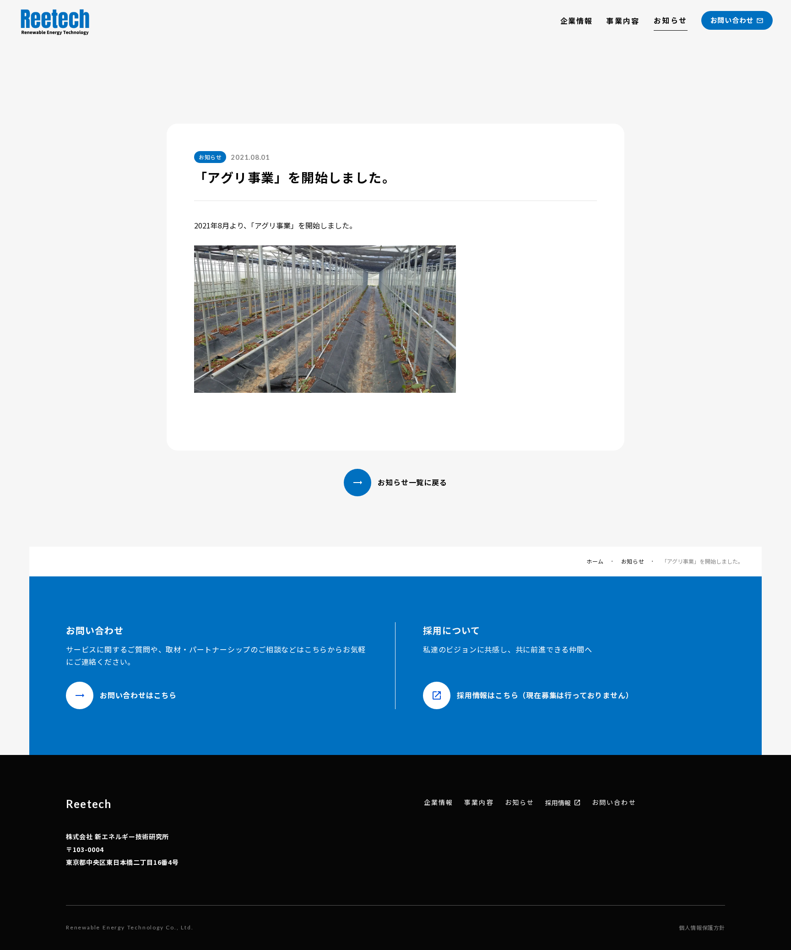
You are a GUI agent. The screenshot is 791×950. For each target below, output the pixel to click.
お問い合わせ (614, 802)
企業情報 (576, 20)
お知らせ (671, 20)
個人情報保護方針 (702, 927)
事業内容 (623, 20)
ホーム (595, 561)
